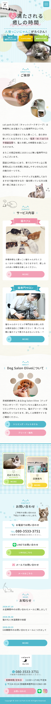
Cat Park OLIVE (24, 701)
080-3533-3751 (25, 531)
